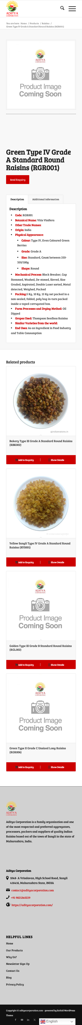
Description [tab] (17, 199)
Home (9, 943)
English (51, 1021)
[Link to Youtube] (22, 1020)
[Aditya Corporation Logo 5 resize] (34, 8)
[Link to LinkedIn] (28, 1020)
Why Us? (11, 957)
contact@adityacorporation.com (32, 890)
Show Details (57, 459)
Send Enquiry (17, 179)
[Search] (60, 8)
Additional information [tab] (45, 199)
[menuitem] (60, 8)
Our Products (14, 950)
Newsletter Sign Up (17, 964)
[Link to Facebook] (15, 1020)
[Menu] (70, 8)
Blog (9, 977)
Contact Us (12, 971)
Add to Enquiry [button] (26, 459)
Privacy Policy (15, 984)
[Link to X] (34, 1020)
